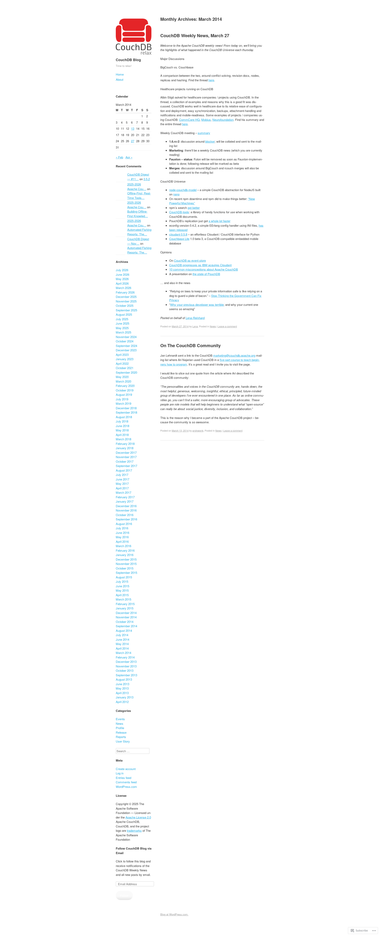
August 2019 (124, 394)
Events (120, 719)
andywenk (197, 430)
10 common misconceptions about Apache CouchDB (203, 269)
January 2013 (124, 697)
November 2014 (126, 617)
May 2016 (122, 537)
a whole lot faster (219, 221)
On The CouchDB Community (190, 345)
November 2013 (126, 666)
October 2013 (124, 670)
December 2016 (126, 506)
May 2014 (122, 644)
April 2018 (122, 435)
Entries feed (123, 778)
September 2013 (126, 675)
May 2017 (122, 483)
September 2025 (126, 310)
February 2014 (125, 657)
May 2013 (122, 688)
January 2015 (124, 608)
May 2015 (122, 590)
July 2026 (122, 270)
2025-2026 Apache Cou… (136, 186)
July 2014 (122, 635)
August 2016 (124, 524)
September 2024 (126, 346)
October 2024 (124, 341)
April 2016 (122, 541)
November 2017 (126, 457)
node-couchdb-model (183, 190)
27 (132, 141)
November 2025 (126, 301)
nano (176, 194)
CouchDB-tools (179, 212)
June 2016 (122, 533)
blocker (210, 141)
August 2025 (124, 314)
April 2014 (122, 648)
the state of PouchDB (206, 274)
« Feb (119, 157)
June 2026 (122, 274)
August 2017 (124, 470)
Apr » (128, 157)
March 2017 (123, 492)
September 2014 (126, 626)
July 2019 (122, 399)
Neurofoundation (223, 119)
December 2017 (126, 452)
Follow (124, 895)
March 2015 (123, 599)
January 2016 (124, 555)
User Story (123, 741)
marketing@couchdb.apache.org (234, 355)
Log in (120, 773)
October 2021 (124, 368)
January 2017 (124, 501)
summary (204, 133)
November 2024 (126, 337)
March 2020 (123, 381)
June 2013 (122, 684)
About (119, 79)
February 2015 (125, 604)
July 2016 (122, 528)
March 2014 (123, 653)
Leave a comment (227, 326)
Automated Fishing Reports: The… (139, 231)
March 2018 (123, 439)
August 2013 (124, 679)
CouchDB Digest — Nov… (138, 241)
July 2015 (122, 581)
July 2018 (122, 421)
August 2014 (124, 630)
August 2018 (124, 417)
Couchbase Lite (179, 239)
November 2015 (126, 564)
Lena (195, 326)
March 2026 (123, 288)
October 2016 (124, 515)
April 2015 (122, 595)
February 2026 (125, 292)
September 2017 (126, 466)
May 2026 (122, 279)
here (211, 80)
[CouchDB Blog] (133, 55)
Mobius (206, 119)
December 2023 (126, 350)
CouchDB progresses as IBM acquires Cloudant (200, 265)
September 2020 (126, 372)
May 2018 (122, 430)
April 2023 (122, 354)
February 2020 (125, 386)
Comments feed (126, 782)
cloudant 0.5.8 (178, 234)
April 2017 (122, 488)
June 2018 (122, 426)
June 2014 (122, 639)
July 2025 (122, 319)
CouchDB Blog (128, 59)
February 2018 (125, 443)
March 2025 (123, 332)
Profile (120, 728)
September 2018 (126, 412)
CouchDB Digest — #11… (138, 176)
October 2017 (124, 461)
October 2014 (124, 622)
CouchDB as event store (190, 260)
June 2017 (122, 479)
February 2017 (125, 497)
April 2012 (122, 702)
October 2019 (124, 390)
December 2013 (126, 661)
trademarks (134, 830)
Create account (126, 769)
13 (132, 128)
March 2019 (123, 403)
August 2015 (124, 577)
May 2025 (122, 328)
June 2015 (122, 586)
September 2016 (126, 519)
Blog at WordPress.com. (174, 914)
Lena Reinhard (195, 318)
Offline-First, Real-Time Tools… (139, 195)
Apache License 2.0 (138, 817)
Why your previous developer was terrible (197, 304)
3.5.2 (146, 179)
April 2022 (122, 363)
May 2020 (122, 377)
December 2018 (126, 408)
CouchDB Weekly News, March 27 (194, 35)
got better (194, 208)
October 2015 (124, 568)
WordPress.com (126, 786)
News (213, 326)
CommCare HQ (189, 119)
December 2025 (126, 297)
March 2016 (123, 546)
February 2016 (125, 550)
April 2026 (122, 283)
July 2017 (122, 475)
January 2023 (124, 359)
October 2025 (124, 305)
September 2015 (126, 572)
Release (121, 732)
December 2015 (126, 559)
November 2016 (126, 510)
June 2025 (122, 323)
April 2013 (122, 693)
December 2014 (126, 613)
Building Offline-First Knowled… (137, 213)
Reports (121, 737)
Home (120, 74)
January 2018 (124, 448)
